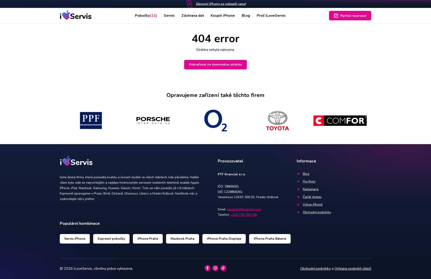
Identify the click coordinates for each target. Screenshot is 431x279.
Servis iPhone (74, 239)
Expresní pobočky (111, 239)
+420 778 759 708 (243, 215)
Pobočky (146, 15)
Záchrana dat (192, 15)
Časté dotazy (312, 197)
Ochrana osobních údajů (352, 268)
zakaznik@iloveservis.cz (244, 209)
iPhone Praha (147, 239)
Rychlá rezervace (353, 16)
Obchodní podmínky (317, 212)
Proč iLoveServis (271, 15)
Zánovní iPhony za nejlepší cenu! (221, 4)
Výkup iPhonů (312, 204)
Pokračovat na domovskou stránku (215, 64)
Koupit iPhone (223, 15)
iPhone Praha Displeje (224, 239)
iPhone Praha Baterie (270, 239)
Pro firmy (309, 181)
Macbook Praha (183, 239)
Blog (246, 15)
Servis (169, 15)
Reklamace (311, 189)
